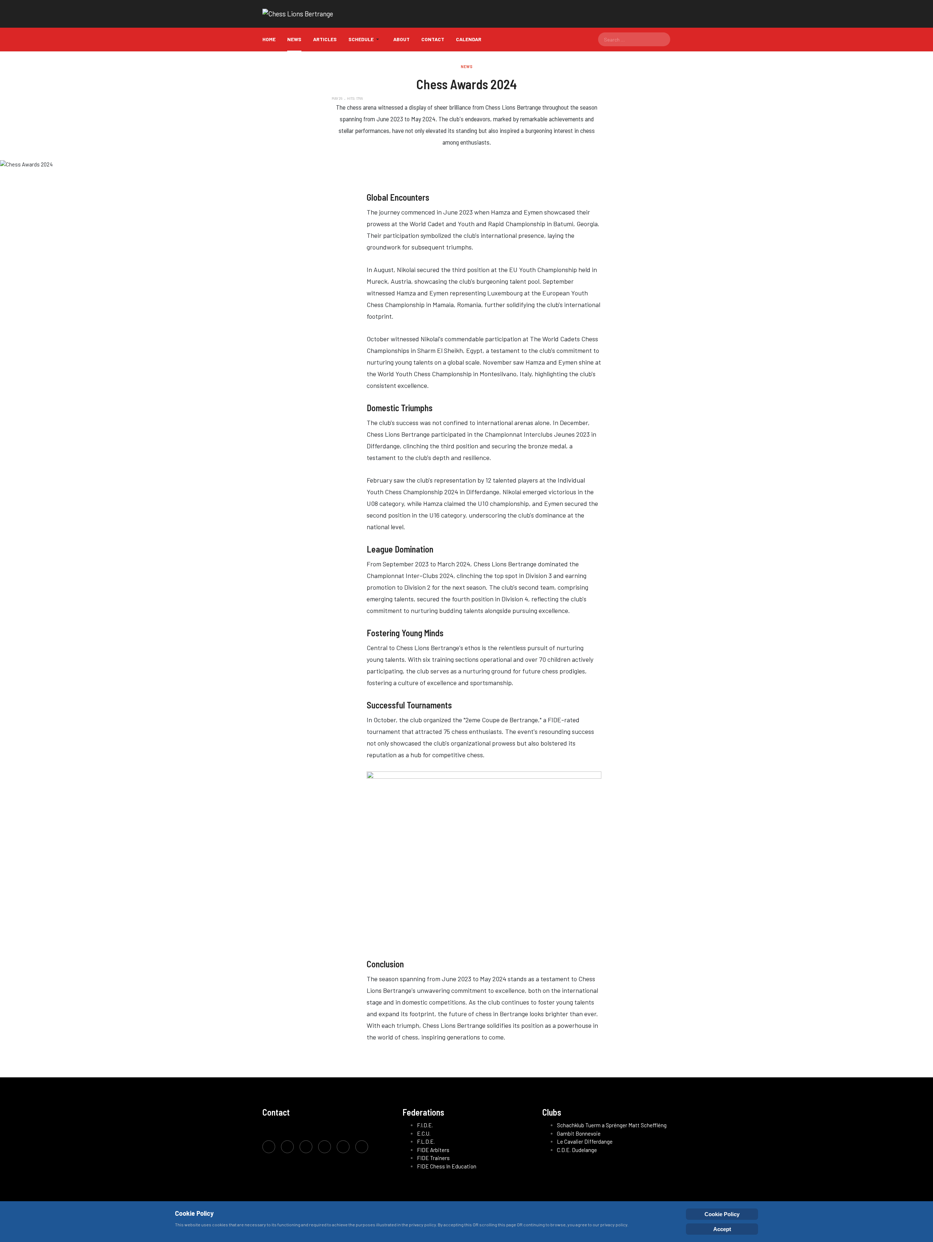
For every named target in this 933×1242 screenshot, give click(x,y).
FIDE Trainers (433, 1158)
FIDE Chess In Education (446, 1166)
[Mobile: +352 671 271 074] (343, 1146)
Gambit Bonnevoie (579, 1133)
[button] (365, 39)
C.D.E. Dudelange (577, 1150)
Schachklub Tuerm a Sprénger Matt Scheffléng (612, 1125)
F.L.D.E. (426, 1141)
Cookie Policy (721, 1214)
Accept (722, 1229)
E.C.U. (423, 1133)
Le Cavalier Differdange (585, 1141)
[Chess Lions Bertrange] (297, 14)
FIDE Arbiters (433, 1150)
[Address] (361, 1146)
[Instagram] (306, 1146)
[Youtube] (324, 1146)
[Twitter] (287, 1146)
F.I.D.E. (425, 1125)
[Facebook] (268, 1146)
